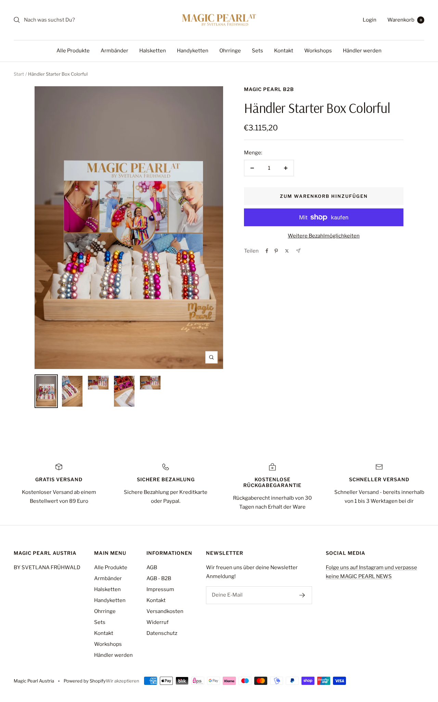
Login (369, 20)
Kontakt (283, 51)
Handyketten (192, 51)
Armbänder (114, 51)
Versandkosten (164, 611)
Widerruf (157, 622)
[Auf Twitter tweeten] (287, 250)
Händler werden (362, 51)
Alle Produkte (73, 51)
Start (19, 74)
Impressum (160, 589)
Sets (257, 51)
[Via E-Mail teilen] (298, 250)
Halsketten (152, 51)
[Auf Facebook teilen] (267, 250)
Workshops (318, 51)
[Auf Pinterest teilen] (276, 250)
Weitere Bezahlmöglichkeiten (324, 236)
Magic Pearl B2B (269, 89)
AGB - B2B (158, 578)
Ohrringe (230, 51)
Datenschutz (161, 633)
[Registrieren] (302, 595)
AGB (151, 567)
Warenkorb (404, 20)
